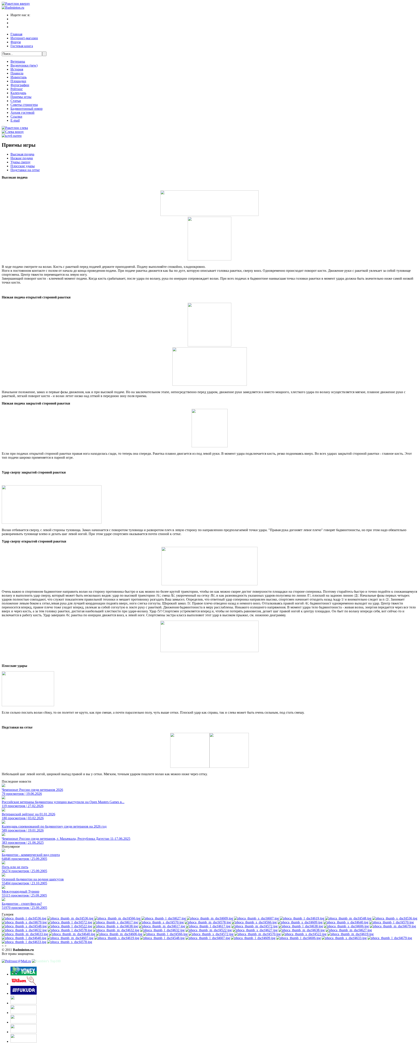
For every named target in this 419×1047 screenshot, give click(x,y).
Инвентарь (18, 77)
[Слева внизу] (13, 132)
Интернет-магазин (24, 38)
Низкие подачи (21, 158)
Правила (16, 73)
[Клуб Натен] (12, 136)
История (16, 69)
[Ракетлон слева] (15, 128)
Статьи (15, 101)
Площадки (18, 81)
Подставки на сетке (25, 170)
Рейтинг (16, 89)
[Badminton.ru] (13, 7)
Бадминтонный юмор (26, 108)
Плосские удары (22, 166)
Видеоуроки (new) (24, 65)
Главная (16, 34)
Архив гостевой (22, 112)
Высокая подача (22, 154)
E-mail (15, 120)
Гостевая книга (21, 46)
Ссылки (16, 116)
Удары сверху (20, 162)
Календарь (18, 93)
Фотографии (19, 85)
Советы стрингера (24, 105)
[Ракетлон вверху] (16, 3)
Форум (15, 42)
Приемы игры (20, 97)
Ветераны (17, 61)
